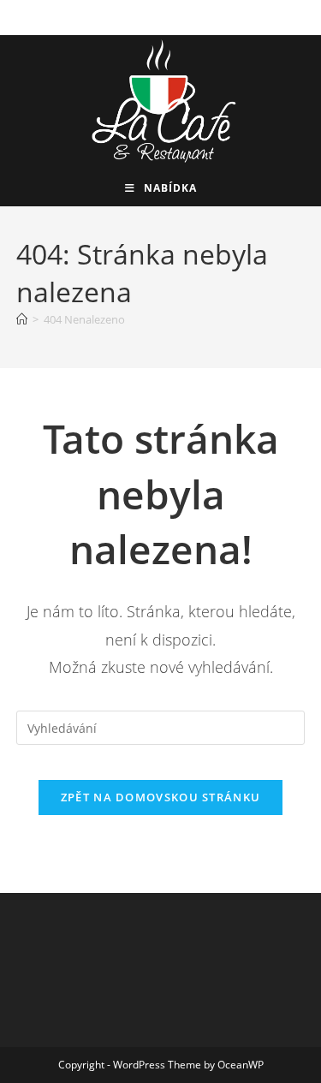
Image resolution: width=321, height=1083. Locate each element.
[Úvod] (21, 319)
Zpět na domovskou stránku (161, 797)
